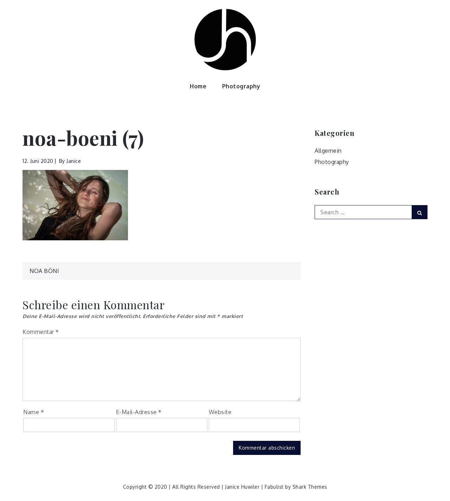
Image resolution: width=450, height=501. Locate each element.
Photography (241, 86)
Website (220, 412)
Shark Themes (309, 487)
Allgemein (328, 150)
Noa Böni (44, 270)
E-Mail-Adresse (139, 412)
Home (198, 86)
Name (33, 412)
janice (73, 161)
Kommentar (40, 331)
